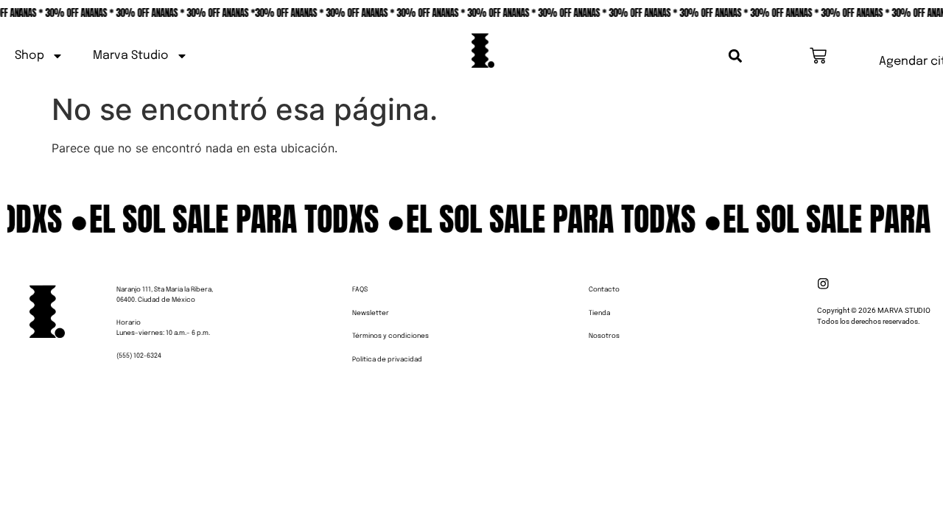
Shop (29, 55)
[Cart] (818, 56)
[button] (735, 55)
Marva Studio (131, 55)
